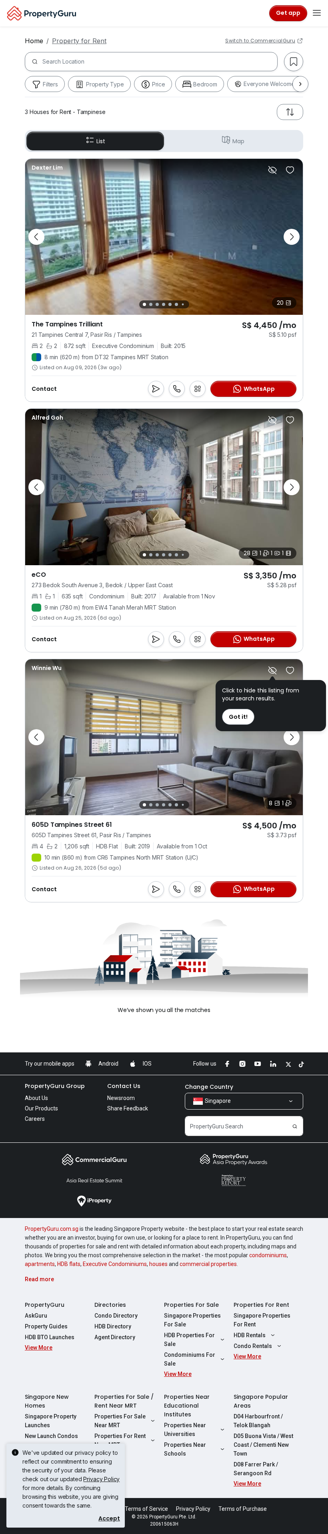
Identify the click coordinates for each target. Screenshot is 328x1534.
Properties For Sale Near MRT (120, 1420)
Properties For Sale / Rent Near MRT (124, 1401)
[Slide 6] (176, 304)
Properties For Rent (261, 1305)
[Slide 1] (144, 304)
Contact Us (123, 1086)
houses (158, 1264)
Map (238, 141)
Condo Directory (116, 1315)
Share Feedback (127, 1108)
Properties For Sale (191, 1305)
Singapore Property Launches (50, 1420)
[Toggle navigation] (317, 13)
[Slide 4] (163, 304)
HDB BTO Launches (49, 1337)
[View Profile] (47, 168)
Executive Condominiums (115, 1264)
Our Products (41, 1108)
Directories (110, 1305)
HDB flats (68, 1264)
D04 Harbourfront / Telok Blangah (258, 1420)
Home (34, 41)
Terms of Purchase (242, 1509)
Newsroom (121, 1098)
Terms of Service (146, 1509)
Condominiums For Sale (189, 1359)
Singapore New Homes (47, 1401)
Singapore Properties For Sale (192, 1320)
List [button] (100, 141)
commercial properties (208, 1264)
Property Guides (46, 1326)
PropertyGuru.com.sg (51, 1229)
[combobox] (159, 61)
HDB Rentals (250, 1335)
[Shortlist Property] (290, 170)
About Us (36, 1098)
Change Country (209, 1087)
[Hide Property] (272, 170)
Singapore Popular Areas (261, 1401)
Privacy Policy (101, 1479)
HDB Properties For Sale (189, 1339)
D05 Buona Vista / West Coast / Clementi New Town (263, 1445)
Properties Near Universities (185, 1429)
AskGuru (36, 1315)
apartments (40, 1264)
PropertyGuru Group (55, 1086)
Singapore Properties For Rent (262, 1320)
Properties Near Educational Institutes (187, 1405)
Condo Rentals (253, 1346)
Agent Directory (114, 1337)
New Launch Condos (51, 1436)
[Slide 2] (150, 304)
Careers (35, 1119)
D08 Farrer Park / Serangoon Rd (256, 1468)
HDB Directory (112, 1326)
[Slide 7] (183, 305)
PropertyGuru (44, 1305)
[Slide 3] (157, 304)
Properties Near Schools (185, 1449)
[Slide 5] (170, 304)
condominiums (268, 1255)
